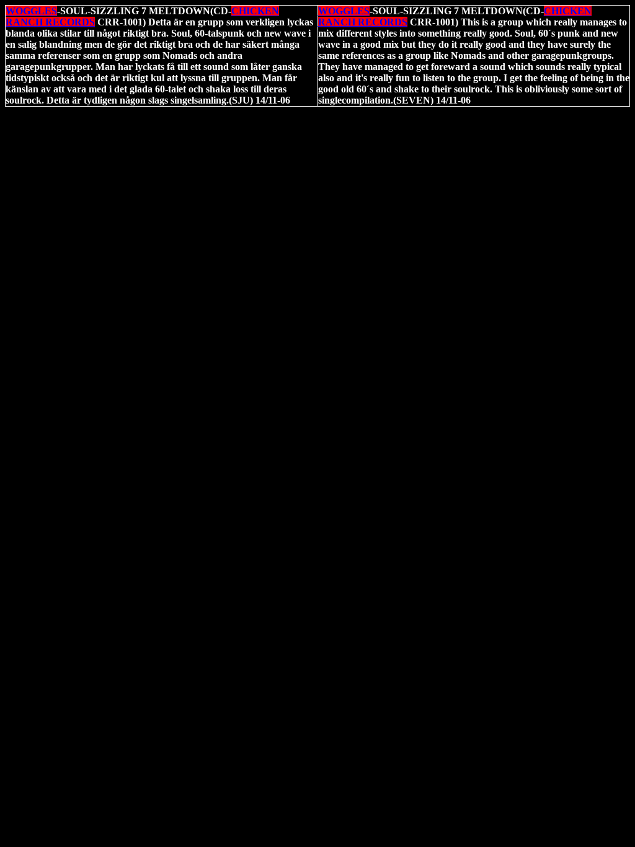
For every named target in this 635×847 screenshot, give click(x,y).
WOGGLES (31, 11)
